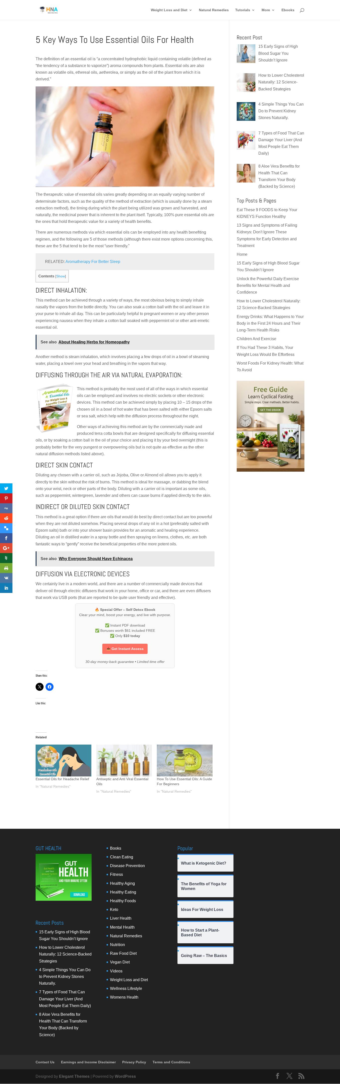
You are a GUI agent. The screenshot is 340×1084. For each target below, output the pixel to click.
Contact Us (45, 1062)
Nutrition (117, 945)
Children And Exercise (256, 339)
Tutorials (242, 10)
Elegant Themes (74, 1076)
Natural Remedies (214, 10)
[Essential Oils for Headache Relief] (63, 760)
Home (242, 254)
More (266, 10)
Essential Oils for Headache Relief (62, 779)
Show (60, 276)
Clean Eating (121, 857)
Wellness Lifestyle (126, 988)
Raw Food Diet (123, 953)
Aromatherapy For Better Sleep (92, 261)
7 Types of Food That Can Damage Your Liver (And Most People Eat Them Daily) (65, 999)
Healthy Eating (123, 892)
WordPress (125, 1076)
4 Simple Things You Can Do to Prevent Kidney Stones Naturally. (65, 976)
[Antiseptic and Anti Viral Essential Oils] (124, 760)
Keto (114, 909)
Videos (116, 971)
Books (115, 848)
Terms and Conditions (171, 1062)
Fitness (116, 874)
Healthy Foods (123, 901)
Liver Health (120, 918)
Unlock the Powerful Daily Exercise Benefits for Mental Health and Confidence (268, 285)
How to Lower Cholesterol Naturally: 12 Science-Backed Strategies (65, 954)
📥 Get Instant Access (125, 649)
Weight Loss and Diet (169, 10)
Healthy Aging (122, 883)
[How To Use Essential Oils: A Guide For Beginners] (185, 760)
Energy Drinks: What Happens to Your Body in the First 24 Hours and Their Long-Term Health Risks (270, 323)
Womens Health (124, 997)
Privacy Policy (134, 1062)
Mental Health (122, 927)
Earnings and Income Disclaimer (88, 1062)
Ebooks (288, 10)
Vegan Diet (120, 962)
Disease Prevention (127, 866)
